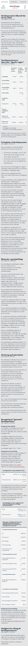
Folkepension (4, 643)
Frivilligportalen (23, 1)
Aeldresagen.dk (4, 1)
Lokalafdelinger (14, 1)
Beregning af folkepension (15, 621)
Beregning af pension (18, 466)
